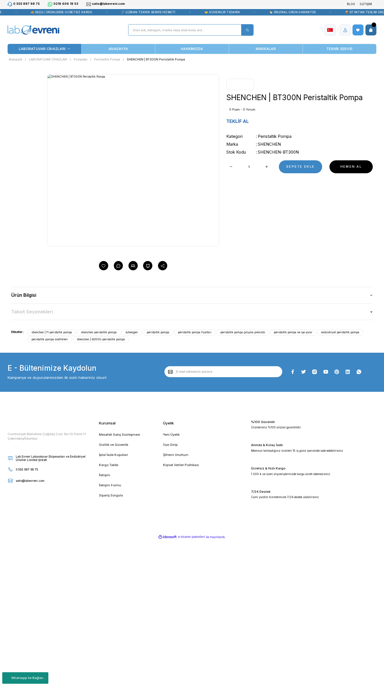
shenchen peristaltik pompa (99, 332)
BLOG (351, 4)
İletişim (104, 475)
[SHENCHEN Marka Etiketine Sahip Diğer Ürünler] (240, 84)
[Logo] (33, 30)
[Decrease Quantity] (231, 166)
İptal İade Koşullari (113, 455)
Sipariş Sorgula (111, 495)
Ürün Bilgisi (23, 295)
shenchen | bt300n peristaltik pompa (101, 339)
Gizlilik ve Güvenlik (113, 445)
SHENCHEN (269, 144)
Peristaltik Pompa (275, 136)
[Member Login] (345, 30)
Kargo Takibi (108, 465)
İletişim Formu (110, 485)
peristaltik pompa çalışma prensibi (242, 332)
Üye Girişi (170, 445)
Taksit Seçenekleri (32, 311)
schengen (131, 332)
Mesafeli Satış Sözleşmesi (119, 435)
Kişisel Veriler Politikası (181, 465)
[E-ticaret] (191, 537)
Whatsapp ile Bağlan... (28, 678)
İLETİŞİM (366, 4)
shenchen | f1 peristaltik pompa (51, 332)
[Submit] (170, 371)
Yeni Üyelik (171, 435)
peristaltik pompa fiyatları (194, 332)
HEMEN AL (351, 166)
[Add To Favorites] (103, 265)
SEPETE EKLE (300, 166)
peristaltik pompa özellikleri (49, 339)
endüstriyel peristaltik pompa (340, 332)
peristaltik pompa (158, 332)
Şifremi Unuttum (175, 455)
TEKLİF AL (237, 121)
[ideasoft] (168, 537)
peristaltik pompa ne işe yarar (293, 332)
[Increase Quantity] (267, 166)
